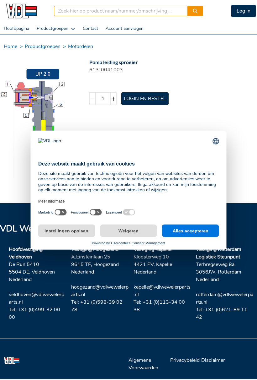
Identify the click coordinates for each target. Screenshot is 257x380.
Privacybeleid (185, 360)
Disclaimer (213, 360)
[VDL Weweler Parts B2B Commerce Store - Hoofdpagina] (21, 11)
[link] (16, 28)
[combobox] (118, 11)
